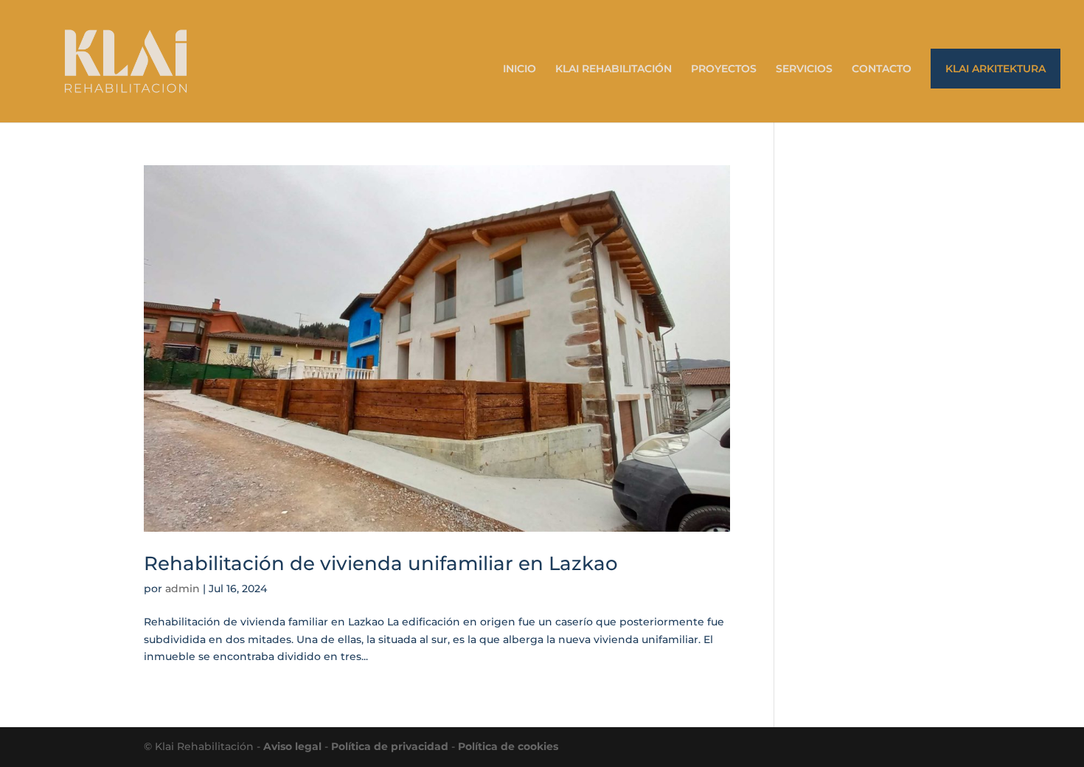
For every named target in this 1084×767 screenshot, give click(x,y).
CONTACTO (881, 69)
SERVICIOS (804, 69)
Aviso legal (292, 746)
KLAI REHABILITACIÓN (613, 69)
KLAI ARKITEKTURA (995, 68)
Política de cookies (508, 746)
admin (182, 588)
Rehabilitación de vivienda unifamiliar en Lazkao (381, 563)
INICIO (519, 69)
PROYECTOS (724, 69)
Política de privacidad (389, 746)
